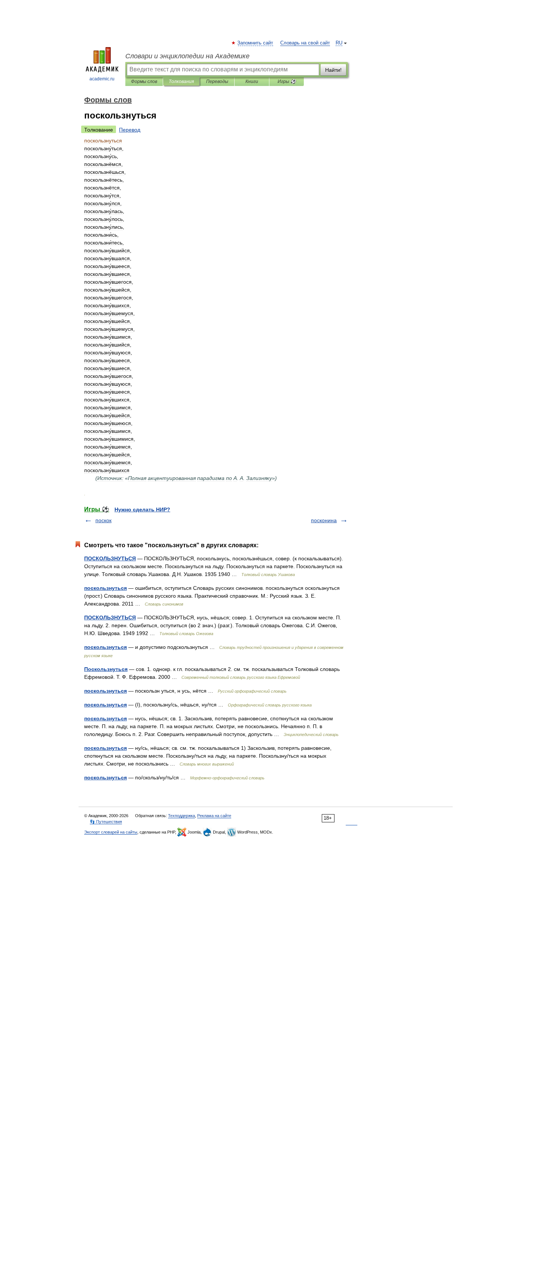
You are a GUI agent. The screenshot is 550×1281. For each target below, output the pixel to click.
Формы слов (144, 81)
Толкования (181, 81)
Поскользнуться (106, 669)
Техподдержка (181, 815)
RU (339, 43)
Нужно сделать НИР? (142, 509)
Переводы (217, 81)
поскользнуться (105, 588)
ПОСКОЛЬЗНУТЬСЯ (110, 558)
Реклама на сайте (214, 815)
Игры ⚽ (287, 81)
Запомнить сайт (255, 43)
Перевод (129, 130)
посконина (324, 520)
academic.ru (101, 78)
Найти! (333, 70)
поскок (103, 520)
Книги (251, 81)
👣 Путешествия (106, 821)
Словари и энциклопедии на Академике (187, 56)
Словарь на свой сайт (305, 43)
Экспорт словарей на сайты (110, 832)
